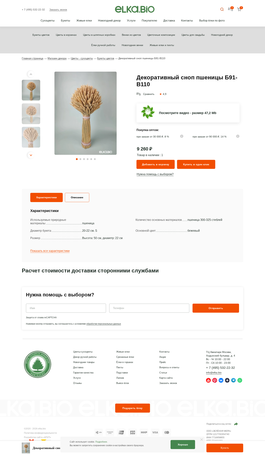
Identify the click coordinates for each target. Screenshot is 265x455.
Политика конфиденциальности (40, 433)
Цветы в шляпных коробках (99, 34)
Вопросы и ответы (169, 367)
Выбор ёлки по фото (212, 20)
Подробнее (101, 442)
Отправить (216, 308)
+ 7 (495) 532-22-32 (33, 9)
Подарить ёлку (132, 408)
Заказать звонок (58, 9)
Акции (162, 357)
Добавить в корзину (155, 164)
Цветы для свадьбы (193, 34)
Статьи (163, 372)
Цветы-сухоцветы (82, 351)
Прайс (162, 362)
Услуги (131, 20)
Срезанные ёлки (125, 357)
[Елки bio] (37, 365)
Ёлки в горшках (124, 362)
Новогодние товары (83, 362)
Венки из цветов (131, 34)
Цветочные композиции (161, 34)
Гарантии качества (83, 372)
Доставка (169, 20)
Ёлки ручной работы (103, 45)
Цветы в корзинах (66, 34)
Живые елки (84, 20)
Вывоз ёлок (122, 383)
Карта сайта (166, 378)
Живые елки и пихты (162, 45)
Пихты (119, 367)
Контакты (187, 20)
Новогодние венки (132, 45)
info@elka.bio (214, 372)
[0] (239, 9)
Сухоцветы (48, 20)
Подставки (122, 372)
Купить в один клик (196, 164)
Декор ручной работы (84, 357)
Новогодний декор (109, 20)
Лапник (120, 378)
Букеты (65, 20)
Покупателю (149, 20)
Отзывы (77, 383)
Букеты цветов (40, 34)
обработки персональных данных (103, 324)
